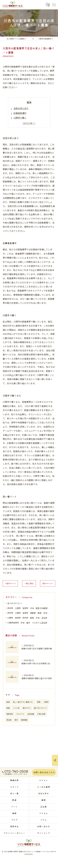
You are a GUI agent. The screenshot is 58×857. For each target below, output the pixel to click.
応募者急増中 (19, 113)
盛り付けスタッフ (40, 708)
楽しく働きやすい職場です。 (23, 702)
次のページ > (47, 583)
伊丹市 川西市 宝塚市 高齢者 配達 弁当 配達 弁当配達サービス (28, 613)
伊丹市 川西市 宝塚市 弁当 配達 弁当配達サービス (28, 608)
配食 (8, 708)
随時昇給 (9, 714)
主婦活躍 (31, 714)
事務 (38, 702)
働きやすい (27, 708)
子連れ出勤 (41, 714)
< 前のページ (10, 583)
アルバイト (20, 714)
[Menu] (54, 5)
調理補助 (24, 720)
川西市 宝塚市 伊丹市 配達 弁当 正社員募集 (28, 617)
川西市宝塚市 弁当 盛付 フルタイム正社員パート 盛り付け (28, 622)
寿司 (16, 720)
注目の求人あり (21, 108)
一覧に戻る (29, 583)
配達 (8, 702)
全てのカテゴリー (15, 603)
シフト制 (16, 708)
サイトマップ (43, 833)
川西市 (46, 702)
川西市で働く (19, 117)
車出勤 (8, 720)
